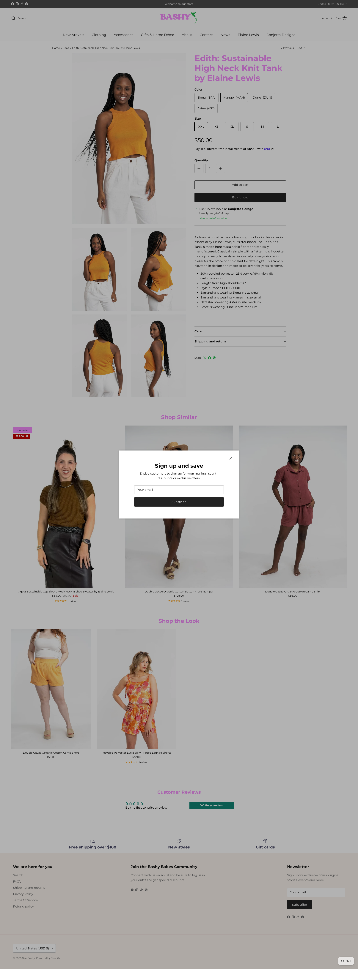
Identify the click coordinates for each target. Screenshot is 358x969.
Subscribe (179, 502)
